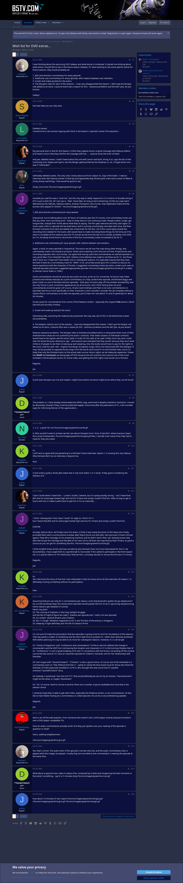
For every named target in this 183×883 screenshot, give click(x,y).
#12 (132, 491)
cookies (31, 872)
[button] (48, 22)
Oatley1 (18, 50)
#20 (132, 794)
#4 (133, 146)
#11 (132, 468)
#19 (132, 769)
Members (56, 22)
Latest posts (145, 54)
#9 (133, 423)
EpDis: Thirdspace (151, 59)
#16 (132, 629)
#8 (133, 398)
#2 (133, 101)
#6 (133, 194)
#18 (132, 746)
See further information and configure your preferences (38, 877)
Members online (147, 88)
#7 (133, 375)
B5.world (146, 67)
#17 (132, 713)
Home (17, 22)
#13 (132, 513)
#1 (133, 60)
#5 (133, 171)
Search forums (29, 27)
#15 (132, 596)
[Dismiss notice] (168, 33)
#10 (132, 446)
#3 (133, 124)
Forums (28, 22)
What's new (41, 22)
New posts (16, 27)
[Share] (129, 60)
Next (23, 54)
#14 (132, 572)
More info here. (21, 36)
